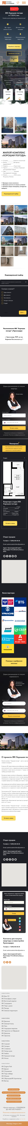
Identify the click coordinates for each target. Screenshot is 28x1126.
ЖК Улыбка (5, 1053)
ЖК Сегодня (5, 1046)
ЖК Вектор (5, 1081)
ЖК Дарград (6, 1033)
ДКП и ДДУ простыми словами (13, 1098)
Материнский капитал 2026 (13, 1095)
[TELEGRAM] (7, 556)
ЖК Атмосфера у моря (9, 999)
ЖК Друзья (5, 1069)
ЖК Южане (5, 1076)
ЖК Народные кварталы (9, 1028)
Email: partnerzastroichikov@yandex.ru (14, 544)
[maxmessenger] (10, 962)
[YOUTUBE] (13, 556)
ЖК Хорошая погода (8, 1056)
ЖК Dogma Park (7, 1066)
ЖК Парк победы (7, 1074)
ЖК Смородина (7, 1003)
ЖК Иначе (5, 1058)
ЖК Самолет (6, 1044)
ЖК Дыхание (6, 1021)
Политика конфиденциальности (14, 1112)
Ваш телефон (6, 419)
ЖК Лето (4, 1026)
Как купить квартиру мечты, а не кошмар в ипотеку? (13, 1092)
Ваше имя (5, 412)
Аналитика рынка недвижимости (14, 1101)
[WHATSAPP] (4, 556)
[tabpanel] (14, 494)
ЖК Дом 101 (5, 996)
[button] (14, 1123)
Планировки (14, 58)
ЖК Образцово (7, 1078)
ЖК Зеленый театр (8, 1024)
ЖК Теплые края (7, 1051)
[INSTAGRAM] (15, 556)
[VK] (10, 556)
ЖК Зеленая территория (9, 1011)
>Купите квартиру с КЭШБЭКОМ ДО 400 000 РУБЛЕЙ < (14, 1108)
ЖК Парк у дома (7, 1006)
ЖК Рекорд (5, 1008)
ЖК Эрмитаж (6, 1036)
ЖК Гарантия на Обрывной (10, 1031)
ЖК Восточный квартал (9, 1001)
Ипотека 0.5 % (14, 9)
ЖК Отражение (7, 1071)
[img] (18, 2)
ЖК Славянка (6, 1049)
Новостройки (6, 993)
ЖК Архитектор (16, 1078)
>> (14, 59)
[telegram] (7, 962)
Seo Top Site (22, 1119)
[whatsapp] (4, 962)
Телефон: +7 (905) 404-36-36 (11, 946)
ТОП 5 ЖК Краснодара (13, 1089)
